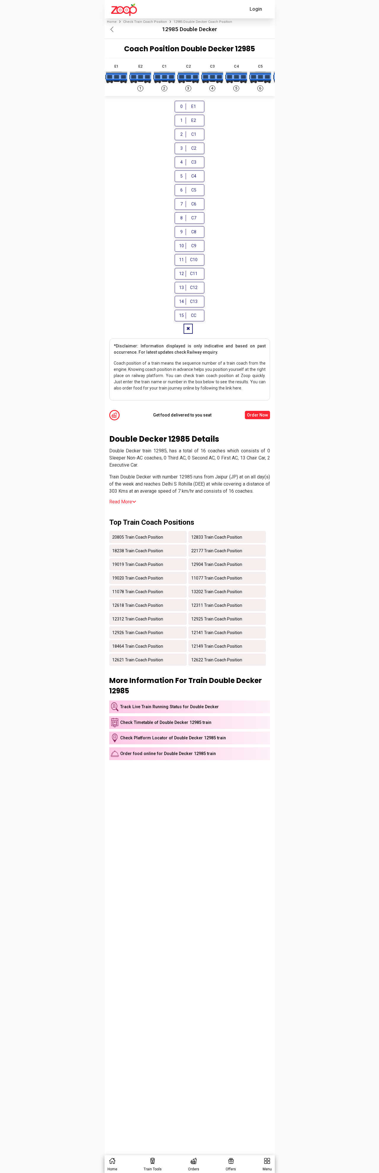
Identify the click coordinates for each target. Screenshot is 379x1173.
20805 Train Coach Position (137, 536)
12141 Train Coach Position (216, 632)
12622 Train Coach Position (216, 659)
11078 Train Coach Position (137, 591)
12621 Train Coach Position (137, 659)
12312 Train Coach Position (137, 618)
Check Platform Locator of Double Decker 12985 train (173, 737)
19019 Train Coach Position (137, 564)
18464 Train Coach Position (137, 646)
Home (112, 22)
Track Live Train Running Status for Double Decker (169, 706)
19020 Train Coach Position (137, 577)
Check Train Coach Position (145, 22)
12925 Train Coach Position (216, 618)
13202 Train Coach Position (216, 591)
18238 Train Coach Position (137, 550)
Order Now (257, 415)
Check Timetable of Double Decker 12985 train (165, 722)
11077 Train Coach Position (216, 577)
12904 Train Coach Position (216, 564)
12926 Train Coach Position (137, 632)
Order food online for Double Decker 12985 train (168, 753)
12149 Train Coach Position (216, 646)
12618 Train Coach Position (137, 605)
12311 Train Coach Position (216, 605)
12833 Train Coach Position (216, 536)
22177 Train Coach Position (216, 550)
